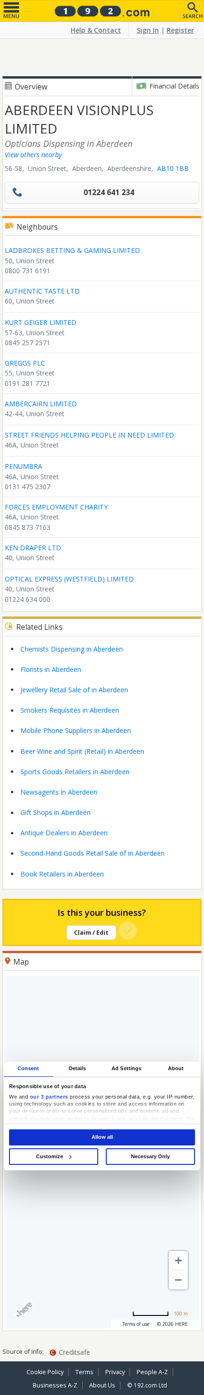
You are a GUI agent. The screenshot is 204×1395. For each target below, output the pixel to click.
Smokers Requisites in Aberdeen (69, 710)
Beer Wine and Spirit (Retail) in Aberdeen (82, 751)
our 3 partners (49, 1097)
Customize (49, 1156)
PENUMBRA (23, 466)
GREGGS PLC (25, 362)
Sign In (148, 30)
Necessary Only (150, 1156)
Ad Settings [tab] (126, 1069)
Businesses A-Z (55, 1385)
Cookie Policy (45, 1372)
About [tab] (176, 1069)
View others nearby (33, 154)
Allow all (102, 1137)
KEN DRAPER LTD (33, 547)
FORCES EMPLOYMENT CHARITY (56, 506)
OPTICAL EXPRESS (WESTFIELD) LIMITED (69, 578)
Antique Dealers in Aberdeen (64, 832)
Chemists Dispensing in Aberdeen (71, 648)
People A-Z (152, 1372)
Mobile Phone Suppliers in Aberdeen (75, 730)
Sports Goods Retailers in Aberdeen (75, 771)
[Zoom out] (178, 1279)
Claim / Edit (91, 933)
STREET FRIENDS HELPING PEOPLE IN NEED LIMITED (89, 434)
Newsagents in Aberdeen (58, 791)
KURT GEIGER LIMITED (40, 322)
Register (180, 30)
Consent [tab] (28, 1069)
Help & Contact (96, 30)
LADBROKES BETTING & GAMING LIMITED (72, 250)
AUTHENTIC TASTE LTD (42, 290)
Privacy (115, 1372)
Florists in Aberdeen (50, 669)
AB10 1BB (173, 168)
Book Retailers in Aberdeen (62, 873)
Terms (84, 1372)
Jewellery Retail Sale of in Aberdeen (74, 689)
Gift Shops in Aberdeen (55, 812)
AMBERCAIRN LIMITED (41, 403)
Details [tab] (77, 1069)
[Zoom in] (178, 1260)
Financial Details (174, 85)
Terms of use (135, 1324)
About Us (102, 1385)
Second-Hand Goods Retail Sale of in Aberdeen (92, 853)
